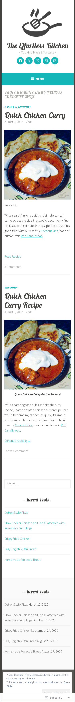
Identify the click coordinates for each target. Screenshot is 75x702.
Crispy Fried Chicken (17, 539)
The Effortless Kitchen (38, 45)
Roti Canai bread (32, 236)
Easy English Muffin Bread (20, 549)
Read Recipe (12, 256)
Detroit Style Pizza (16, 512)
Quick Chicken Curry (34, 115)
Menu (40, 79)
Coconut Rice (49, 231)
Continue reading (17, 441)
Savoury (24, 106)
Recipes (10, 106)
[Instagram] (46, 61)
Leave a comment (16, 451)
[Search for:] (37, 484)
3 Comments (12, 267)
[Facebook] (20, 61)
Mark (29, 122)
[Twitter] (29, 61)
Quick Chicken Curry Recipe (25, 300)
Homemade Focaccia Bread (22, 560)
